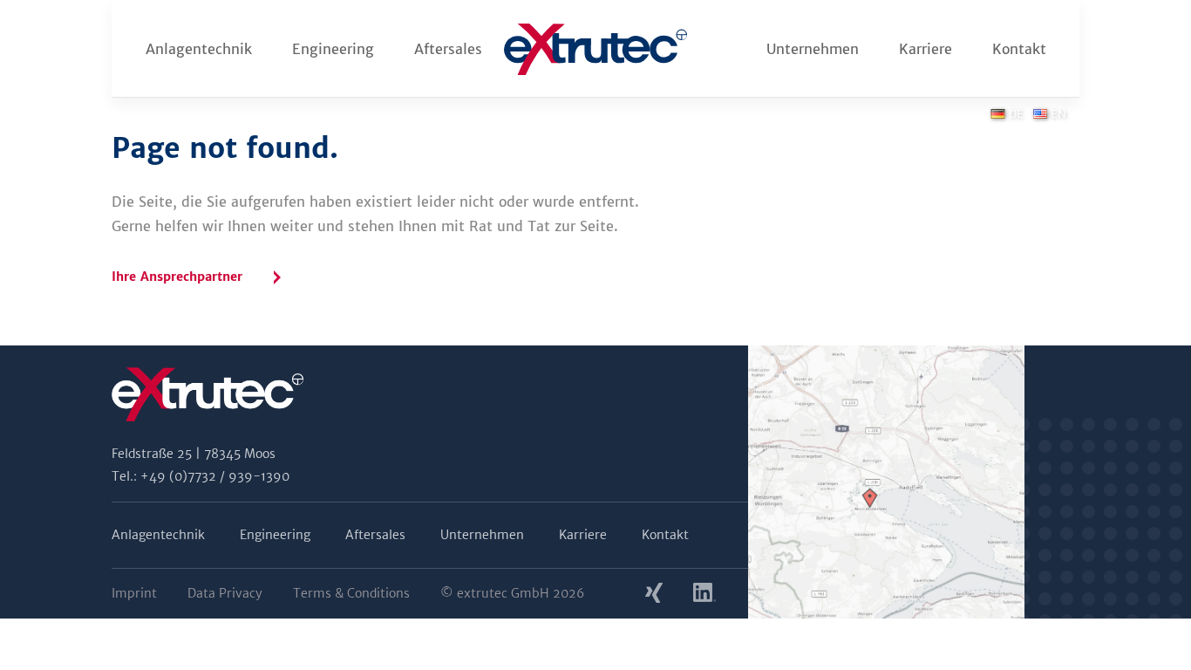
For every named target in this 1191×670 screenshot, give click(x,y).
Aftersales (448, 49)
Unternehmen (812, 49)
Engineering (333, 49)
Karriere (925, 49)
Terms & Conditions (351, 593)
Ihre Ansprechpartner (177, 276)
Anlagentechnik (199, 49)
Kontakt (1019, 49)
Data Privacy (224, 593)
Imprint (134, 593)
